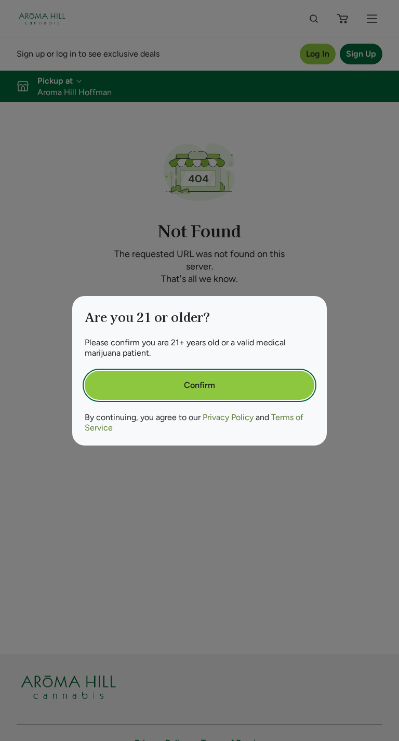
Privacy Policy (228, 417)
